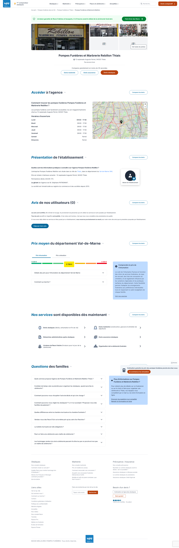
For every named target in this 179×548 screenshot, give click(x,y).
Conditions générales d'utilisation (41, 501)
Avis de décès (35, 479)
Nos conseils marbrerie (79, 465)
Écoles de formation (37, 524)
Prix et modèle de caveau (80, 467)
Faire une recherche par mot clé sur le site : (85, 488)
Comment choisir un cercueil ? (40, 467)
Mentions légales (36, 506)
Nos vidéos (34, 511)
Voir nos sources (121, 296)
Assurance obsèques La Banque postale (125, 472)
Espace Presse (35, 527)
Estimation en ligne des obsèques (126, 492)
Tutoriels (33, 517)
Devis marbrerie (69, 73)
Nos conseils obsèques (38, 465)
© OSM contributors (142, 138)
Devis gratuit (119, 496)
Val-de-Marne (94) (105, 171)
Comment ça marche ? (38, 496)
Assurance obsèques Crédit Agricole (124, 477)
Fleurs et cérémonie (97, 4)
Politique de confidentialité (39, 504)
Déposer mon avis (40, 226)
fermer (175, 362)
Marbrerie (66, 4)
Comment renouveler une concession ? (84, 470)
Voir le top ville (35, 491)
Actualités (113, 4)
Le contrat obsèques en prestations (124, 475)
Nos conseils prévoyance (120, 465)
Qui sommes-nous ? (37, 493)
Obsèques (53, 4)
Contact (33, 498)
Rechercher (93, 492)
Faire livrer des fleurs (135, 19)
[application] (120, 120)
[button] (145, 104)
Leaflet (127, 138)
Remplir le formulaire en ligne (121, 401)
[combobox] (148, 3)
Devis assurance (89, 73)
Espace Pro (34, 519)
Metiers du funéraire (37, 522)
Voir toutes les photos (138, 47)
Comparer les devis (138, 92)
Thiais (79, 171)
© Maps (133, 138)
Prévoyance (79, 4)
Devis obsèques (109, 72)
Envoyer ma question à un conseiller (124, 399)
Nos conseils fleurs (37, 514)
